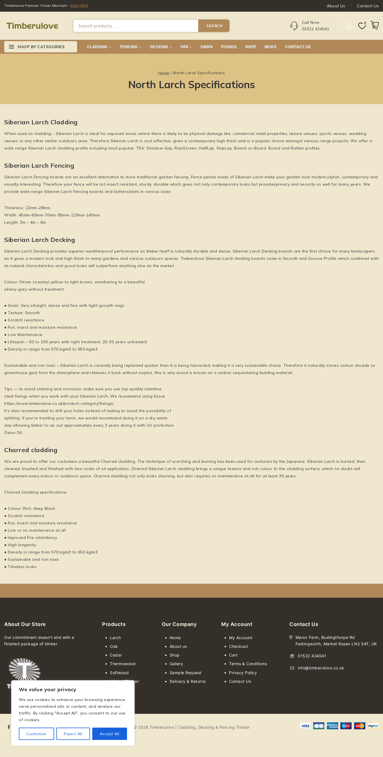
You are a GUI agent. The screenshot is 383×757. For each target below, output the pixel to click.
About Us (336, 5)
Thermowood (122, 663)
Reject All (73, 733)
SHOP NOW (79, 6)
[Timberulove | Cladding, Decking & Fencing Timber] (32, 26)
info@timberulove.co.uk (321, 667)
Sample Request (186, 672)
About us (178, 646)
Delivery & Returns (188, 681)
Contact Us (368, 5)
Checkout (238, 646)
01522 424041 (312, 655)
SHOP (250, 46)
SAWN (206, 46)
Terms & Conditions (248, 663)
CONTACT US (298, 46)
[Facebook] (9, 727)
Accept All (109, 733)
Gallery (176, 663)
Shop (175, 655)
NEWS (270, 46)
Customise (36, 733)
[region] (73, 713)
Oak (114, 646)
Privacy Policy (243, 672)
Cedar (116, 655)
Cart (233, 655)
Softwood (119, 672)
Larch (115, 637)
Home (175, 637)
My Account (240, 637)
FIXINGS (229, 46)
